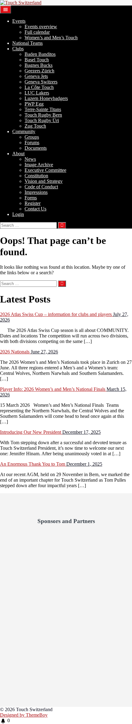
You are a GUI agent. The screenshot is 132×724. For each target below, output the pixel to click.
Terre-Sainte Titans (43, 109)
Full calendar (37, 32)
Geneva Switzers (41, 81)
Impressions (36, 192)
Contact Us (35, 208)
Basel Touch (37, 59)
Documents (36, 148)
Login (18, 214)
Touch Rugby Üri (42, 120)
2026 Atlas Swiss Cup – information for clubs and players (56, 314)
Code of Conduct (41, 186)
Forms (31, 197)
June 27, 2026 (44, 351)
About (18, 153)
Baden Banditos (40, 54)
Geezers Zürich (39, 70)
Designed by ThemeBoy (24, 715)
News (30, 159)
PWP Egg (34, 103)
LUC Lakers (37, 92)
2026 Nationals (15, 351)
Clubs (18, 48)
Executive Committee (45, 170)
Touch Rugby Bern (43, 114)
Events (18, 21)
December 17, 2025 (81, 432)
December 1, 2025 (84, 464)
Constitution (36, 175)
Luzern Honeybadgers (46, 98)
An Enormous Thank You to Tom (33, 464)
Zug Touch (35, 126)
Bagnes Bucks (38, 65)
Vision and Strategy (44, 181)
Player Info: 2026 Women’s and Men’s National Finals (53, 389)
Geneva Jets (36, 76)
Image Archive (39, 164)
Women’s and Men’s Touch (51, 37)
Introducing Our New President (31, 432)
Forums (32, 142)
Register (33, 203)
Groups (32, 137)
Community (23, 131)
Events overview (41, 26)
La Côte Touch (39, 87)
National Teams (27, 43)
